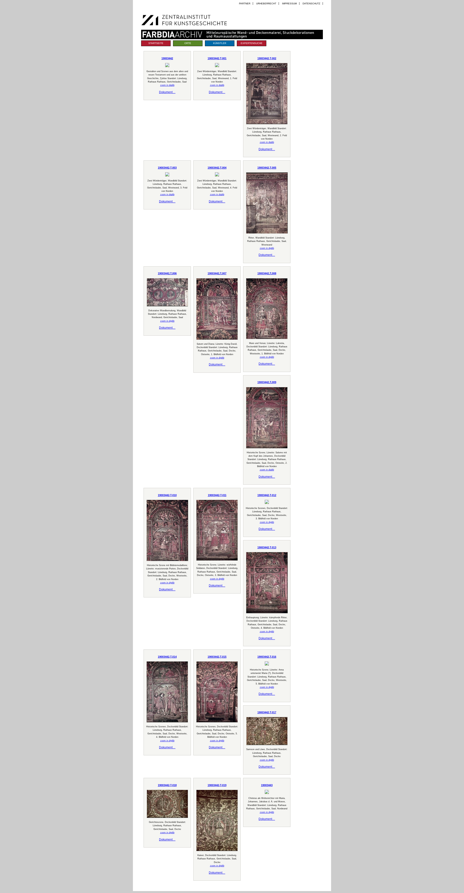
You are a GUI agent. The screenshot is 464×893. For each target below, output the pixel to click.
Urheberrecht (266, 3)
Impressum (289, 3)
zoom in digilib (167, 85)
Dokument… (167, 92)
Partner (244, 3)
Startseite (155, 43)
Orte (187, 43)
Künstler (219, 43)
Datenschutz (311, 3)
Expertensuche (251, 43)
